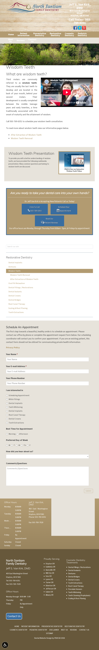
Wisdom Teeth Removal (21, 138)
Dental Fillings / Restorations (20, 287)
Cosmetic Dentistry (18, 630)
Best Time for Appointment (19, 428)
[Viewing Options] (5, 645)
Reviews (21, 40)
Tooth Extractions (16, 312)
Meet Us (64, 630)
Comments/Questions (16, 463)
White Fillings (14, 399)
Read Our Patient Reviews (51, 220)
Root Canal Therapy (16, 304)
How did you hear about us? (19, 451)
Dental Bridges (14, 300)
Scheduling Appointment (19, 395)
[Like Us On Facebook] (75, 27)
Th (25, 445)
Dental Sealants (15, 291)
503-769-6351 (82, 21)
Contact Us (14, 616)
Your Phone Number (15, 378)
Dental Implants (15, 262)
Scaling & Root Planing (18, 308)
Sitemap (49, 633)
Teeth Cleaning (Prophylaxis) (79, 595)
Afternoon (23, 434)
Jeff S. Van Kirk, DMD (80, 6)
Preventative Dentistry (52, 626)
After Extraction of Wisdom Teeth (26, 134)
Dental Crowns (14, 295)
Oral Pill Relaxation (16, 283)
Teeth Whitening (16, 407)
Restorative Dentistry (19, 257)
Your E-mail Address (16, 366)
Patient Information (30, 626)
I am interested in (14, 390)
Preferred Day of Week (17, 440)
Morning (12, 434)
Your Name (12, 354)
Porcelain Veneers (75, 589)
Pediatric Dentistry (38, 630)
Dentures (12, 267)
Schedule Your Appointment (64, 209)
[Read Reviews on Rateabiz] (80, 27)
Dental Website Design (43, 638)
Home (11, 34)
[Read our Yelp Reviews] (84, 27)
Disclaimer (54, 630)
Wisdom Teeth (14, 271)
